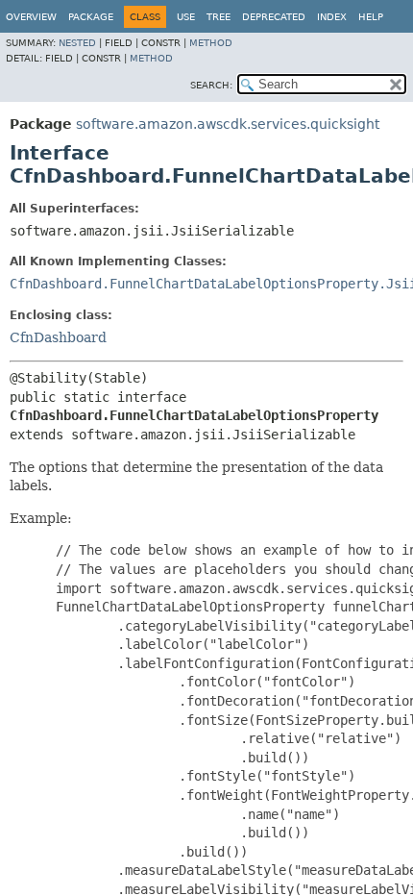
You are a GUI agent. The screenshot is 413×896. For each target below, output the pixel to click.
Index (332, 17)
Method (210, 42)
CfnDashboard (58, 337)
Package (90, 17)
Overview (31, 17)
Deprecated (273, 17)
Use (186, 17)
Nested (77, 42)
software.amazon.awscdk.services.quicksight (227, 124)
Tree (218, 17)
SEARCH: (211, 85)
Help (370, 17)
